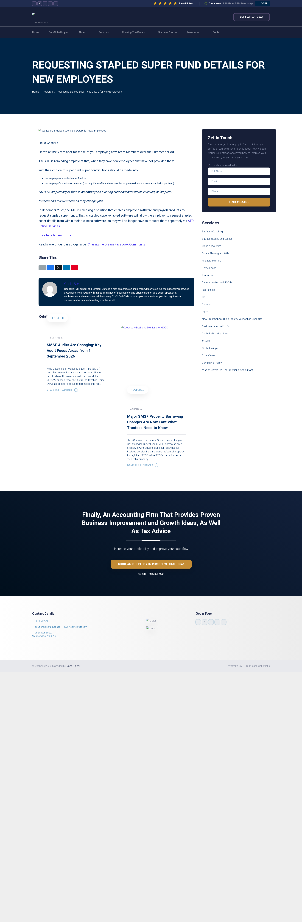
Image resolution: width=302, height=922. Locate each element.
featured (137, 389)
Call (204, 297)
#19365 (206, 340)
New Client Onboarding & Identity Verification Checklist (232, 318)
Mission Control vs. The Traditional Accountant (227, 370)
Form (205, 311)
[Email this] (42, 267)
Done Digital (73, 665)
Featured (57, 318)
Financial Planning (211, 260)
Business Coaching (212, 231)
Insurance (207, 275)
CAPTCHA (47, 760)
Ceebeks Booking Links (215, 333)
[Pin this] (74, 267)
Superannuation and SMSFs (217, 282)
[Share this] (50, 267)
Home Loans (209, 268)
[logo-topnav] (40, 17)
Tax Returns (208, 289)
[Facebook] (34, 4)
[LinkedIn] (56, 4)
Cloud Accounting (211, 246)
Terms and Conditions (258, 665)
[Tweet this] (58, 267)
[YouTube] (50, 4)
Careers (206, 304)
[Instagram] (45, 4)
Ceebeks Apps (210, 348)
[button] (262, 3)
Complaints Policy (212, 362)
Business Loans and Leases (217, 238)
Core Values (208, 355)
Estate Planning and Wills (215, 253)
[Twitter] (40, 4)
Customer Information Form (217, 326)
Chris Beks (72, 284)
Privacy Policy (234, 665)
